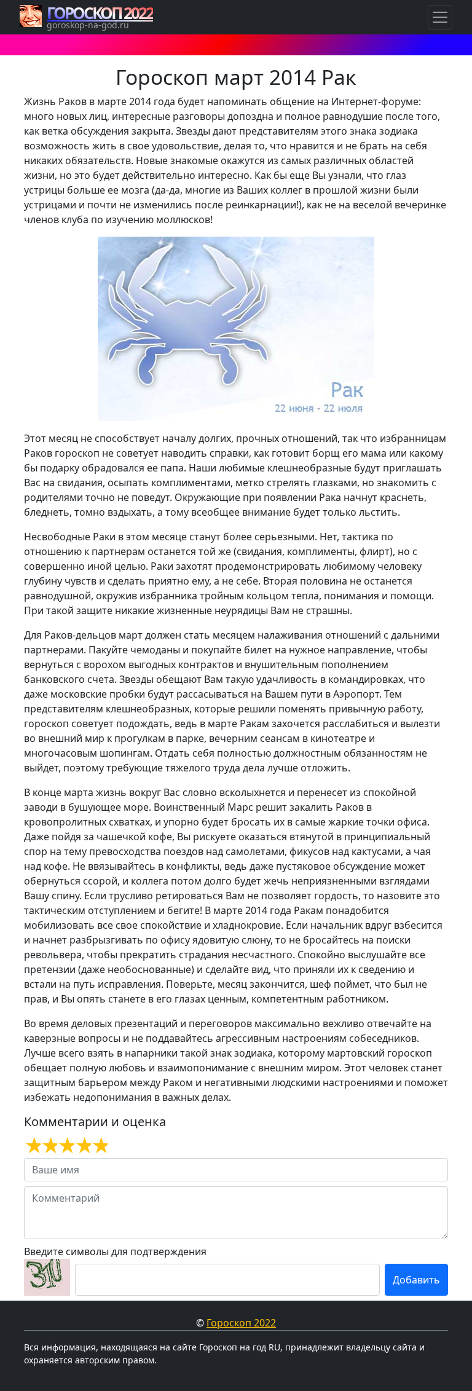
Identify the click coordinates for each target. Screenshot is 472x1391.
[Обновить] (47, 1277)
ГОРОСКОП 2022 (100, 13)
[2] (49, 1145)
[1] (32, 1145)
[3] (65, 1145)
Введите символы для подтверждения (115, 1251)
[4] (82, 1145)
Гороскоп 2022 (241, 1323)
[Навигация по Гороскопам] (440, 17)
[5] (99, 1145)
